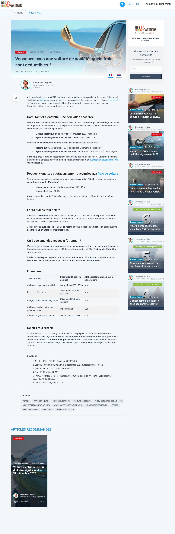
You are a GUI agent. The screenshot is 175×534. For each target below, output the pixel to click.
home (20, 13)
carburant (113, 100)
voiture (43, 100)
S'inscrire (146, 76)
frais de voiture (108, 173)
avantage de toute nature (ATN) (104, 159)
